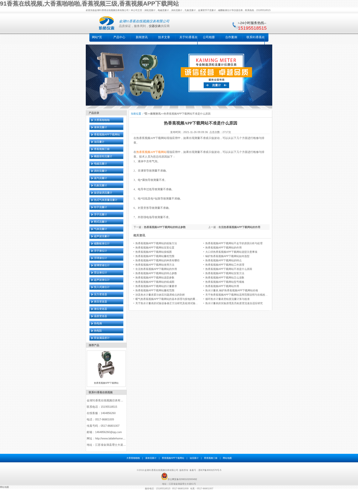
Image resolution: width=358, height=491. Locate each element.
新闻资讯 (142, 37)
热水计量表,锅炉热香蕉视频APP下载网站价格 (231, 290)
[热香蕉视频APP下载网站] (106, 377)
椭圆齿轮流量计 (103, 156)
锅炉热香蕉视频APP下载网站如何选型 (227, 256)
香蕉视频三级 (102, 149)
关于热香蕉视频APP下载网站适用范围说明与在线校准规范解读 (241, 294)
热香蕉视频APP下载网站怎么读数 (224, 277)
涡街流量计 (100, 170)
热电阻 (98, 330)
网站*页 (97, 37)
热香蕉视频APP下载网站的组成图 (154, 281)
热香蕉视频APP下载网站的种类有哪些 (157, 260)
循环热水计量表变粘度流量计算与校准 (227, 298)
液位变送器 (100, 308)
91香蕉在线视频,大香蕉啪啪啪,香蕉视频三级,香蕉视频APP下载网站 (89, 3)
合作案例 (231, 37)
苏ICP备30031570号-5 (209, 470)
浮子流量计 (100, 214)
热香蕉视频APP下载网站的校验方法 (156, 243)
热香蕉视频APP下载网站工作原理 (224, 264)
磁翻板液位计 (102, 243)
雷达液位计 (100, 272)
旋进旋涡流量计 (103, 192)
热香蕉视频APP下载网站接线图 (153, 251)
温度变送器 (100, 316)
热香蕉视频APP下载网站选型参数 (154, 277)
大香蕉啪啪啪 (102, 119)
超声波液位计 (102, 279)
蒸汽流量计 (100, 178)
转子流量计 (100, 207)
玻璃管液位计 (102, 265)
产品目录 (94, 112)
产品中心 (119, 37)
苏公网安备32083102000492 (182, 479)
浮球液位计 (100, 257)
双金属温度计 (102, 337)
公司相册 (209, 37)
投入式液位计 (102, 287)
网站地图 (227, 458)
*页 (145, 113)
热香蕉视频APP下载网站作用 (222, 286)
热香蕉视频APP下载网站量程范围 (154, 256)
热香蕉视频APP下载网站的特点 (223, 260)
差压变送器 (100, 301)
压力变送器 (100, 294)
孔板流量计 (100, 185)
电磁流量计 (100, 163)
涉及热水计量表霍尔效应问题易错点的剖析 (160, 294)
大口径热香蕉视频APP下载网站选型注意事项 (231, 251)
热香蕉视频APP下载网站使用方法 (154, 264)
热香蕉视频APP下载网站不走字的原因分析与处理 (234, 243)
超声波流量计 (102, 236)
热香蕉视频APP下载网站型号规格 (224, 281)
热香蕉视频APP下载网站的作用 (223, 247)
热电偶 (98, 323)
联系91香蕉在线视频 (101, 392)
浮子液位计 (100, 250)
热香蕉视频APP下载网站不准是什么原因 (228, 268)
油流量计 (99, 141)
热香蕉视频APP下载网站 (151, 152)
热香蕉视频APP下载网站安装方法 (224, 273)
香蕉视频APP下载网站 (107, 134)
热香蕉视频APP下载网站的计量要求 (156, 286)
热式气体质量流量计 (105, 199)
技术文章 (164, 37)
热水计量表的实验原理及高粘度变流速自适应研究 (234, 303)
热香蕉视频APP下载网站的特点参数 (165, 227)
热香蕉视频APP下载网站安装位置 (154, 247)
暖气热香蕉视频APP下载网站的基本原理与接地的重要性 (167, 298)
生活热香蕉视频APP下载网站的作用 (239, 227)
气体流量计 (100, 228)
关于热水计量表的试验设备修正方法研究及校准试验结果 (168, 303)
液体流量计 (100, 127)
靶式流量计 (100, 221)
